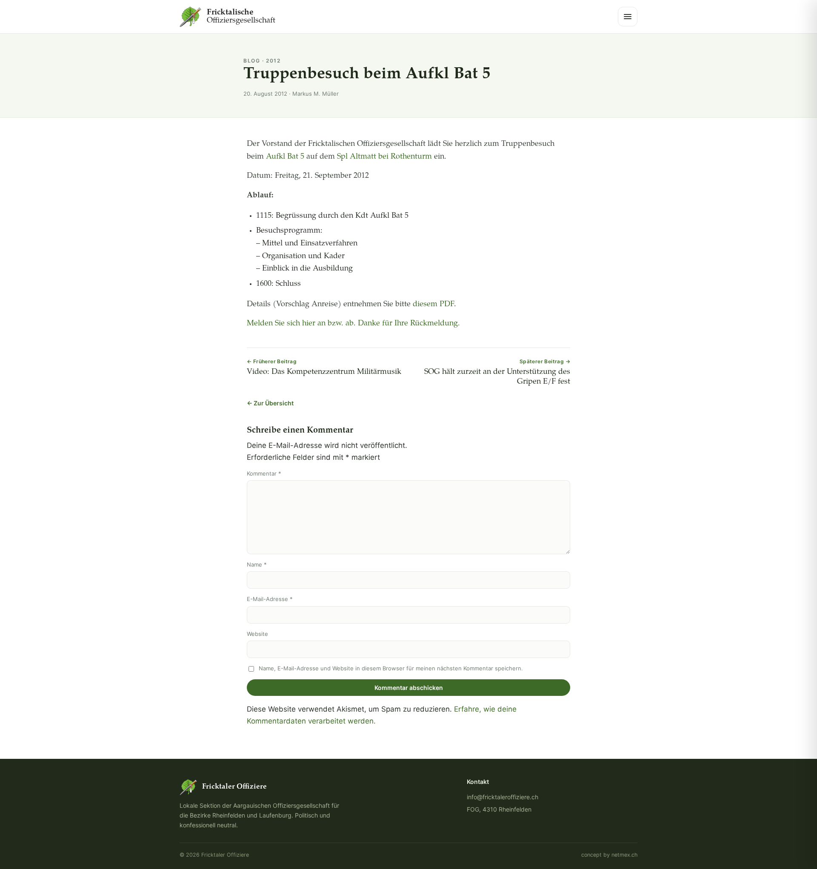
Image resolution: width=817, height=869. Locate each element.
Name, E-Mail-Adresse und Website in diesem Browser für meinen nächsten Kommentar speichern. (391, 668)
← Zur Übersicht (270, 403)
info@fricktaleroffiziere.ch (502, 797)
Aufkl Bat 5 (285, 157)
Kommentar (264, 473)
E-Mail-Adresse (270, 598)
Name (257, 564)
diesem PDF (433, 304)
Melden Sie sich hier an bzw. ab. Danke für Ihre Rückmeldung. (353, 324)
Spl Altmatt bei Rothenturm (384, 157)
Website (257, 633)
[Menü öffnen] (627, 16)
